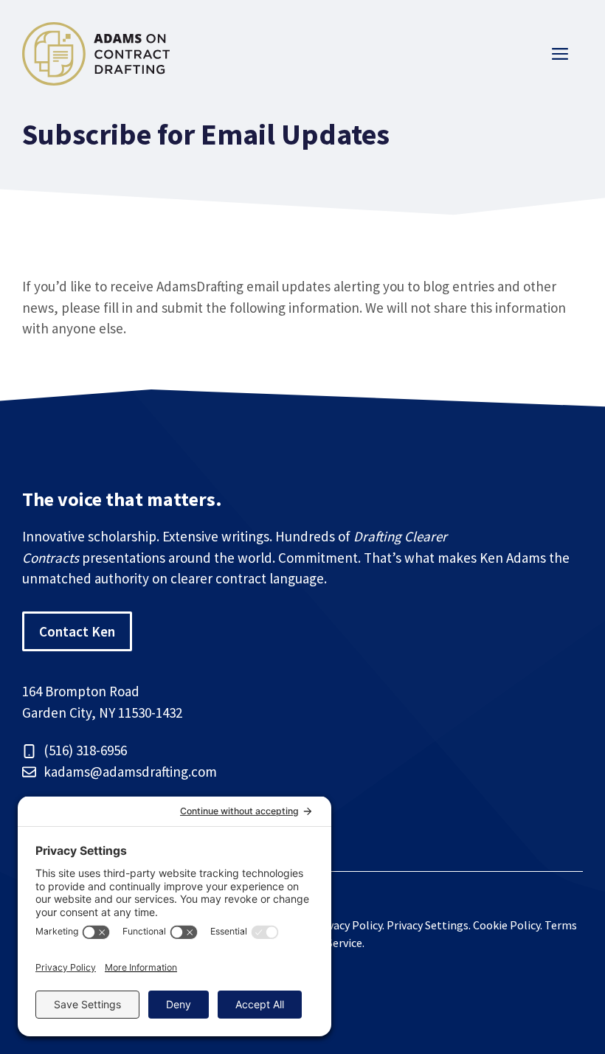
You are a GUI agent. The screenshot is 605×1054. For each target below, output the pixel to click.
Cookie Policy (506, 925)
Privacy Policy (348, 925)
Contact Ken (77, 631)
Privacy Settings (428, 925)
